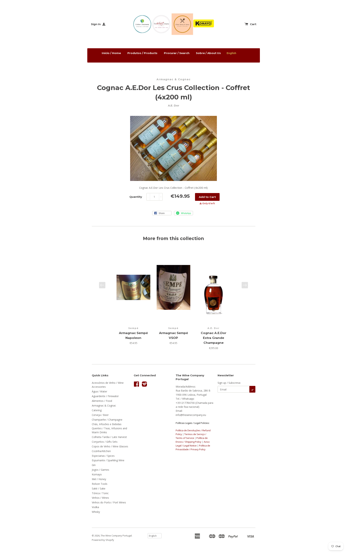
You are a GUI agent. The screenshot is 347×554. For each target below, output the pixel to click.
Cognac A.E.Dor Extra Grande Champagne (213, 338)
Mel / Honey (99, 479)
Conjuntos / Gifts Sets (104, 441)
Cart (253, 24)
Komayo (97, 474)
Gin (94, 465)
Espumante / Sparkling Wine (108, 460)
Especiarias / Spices (103, 455)
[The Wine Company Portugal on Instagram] (144, 385)
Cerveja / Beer (100, 415)
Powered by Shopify (103, 540)
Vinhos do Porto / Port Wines (109, 502)
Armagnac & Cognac (174, 79)
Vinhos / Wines (100, 497)
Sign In (96, 24)
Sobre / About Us (208, 53)
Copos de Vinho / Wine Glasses (110, 446)
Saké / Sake (98, 488)
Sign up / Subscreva (229, 382)
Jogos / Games (100, 469)
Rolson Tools (99, 483)
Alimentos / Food (102, 401)
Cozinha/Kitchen (101, 451)
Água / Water (99, 391)
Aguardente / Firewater (105, 396)
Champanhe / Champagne (107, 419)
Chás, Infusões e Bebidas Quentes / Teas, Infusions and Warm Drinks (109, 428)
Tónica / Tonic (100, 493)
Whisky (96, 512)
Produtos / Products (142, 53)
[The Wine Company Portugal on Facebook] (136, 385)
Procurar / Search (176, 53)
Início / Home (111, 53)
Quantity (135, 196)
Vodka (95, 507)
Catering (97, 410)
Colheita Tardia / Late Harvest (109, 437)
